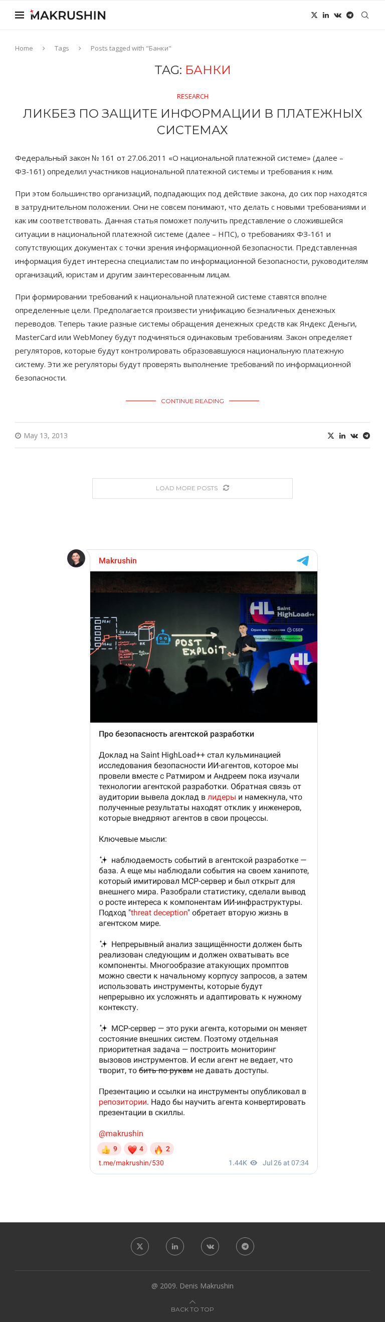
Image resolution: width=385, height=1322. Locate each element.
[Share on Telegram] (366, 435)
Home (24, 48)
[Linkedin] (326, 15)
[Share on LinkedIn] (342, 435)
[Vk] (337, 15)
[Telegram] (349, 15)
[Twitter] (314, 15)
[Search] (365, 15)
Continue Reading (192, 401)
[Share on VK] (354, 435)
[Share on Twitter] (330, 435)
